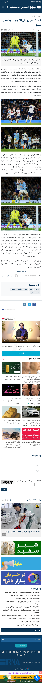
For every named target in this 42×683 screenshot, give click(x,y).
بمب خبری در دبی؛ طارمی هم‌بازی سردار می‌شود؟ (24, 595)
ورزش (24, 271)
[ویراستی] (10, 652)
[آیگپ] (21, 652)
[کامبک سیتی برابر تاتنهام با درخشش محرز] (21, 44)
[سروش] (13, 652)
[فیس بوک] (6, 652)
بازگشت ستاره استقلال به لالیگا (29, 621)
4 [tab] (3, 500)
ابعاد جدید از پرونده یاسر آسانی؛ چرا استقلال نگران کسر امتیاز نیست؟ (21, 611)
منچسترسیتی (35, 293)
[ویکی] (21, 655)
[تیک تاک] (3, 652)
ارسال (4, 489)
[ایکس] (35, 652)
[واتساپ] (17, 655)
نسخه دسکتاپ (21, 645)
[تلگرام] (38, 652)
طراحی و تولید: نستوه (20, 669)
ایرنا (23, 7)
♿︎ (37, 678)
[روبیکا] (31, 652)
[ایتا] (17, 652)
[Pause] (4, 340)
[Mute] (7, 340)
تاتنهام (13, 289)
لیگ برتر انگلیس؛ (36, 16)
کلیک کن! (21, 353)
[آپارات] (28, 652)
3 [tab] (5, 500)
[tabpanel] (21, 520)
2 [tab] (8, 500)
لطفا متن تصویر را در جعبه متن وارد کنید (28, 481)
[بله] (24, 652)
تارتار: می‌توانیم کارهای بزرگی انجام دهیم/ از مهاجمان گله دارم (20, 615)
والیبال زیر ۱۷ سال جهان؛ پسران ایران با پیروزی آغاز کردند (22, 592)
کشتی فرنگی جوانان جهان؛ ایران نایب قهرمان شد (24, 618)
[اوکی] (24, 655)
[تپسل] (3, 319)
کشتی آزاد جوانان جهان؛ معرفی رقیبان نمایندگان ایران (22, 607)
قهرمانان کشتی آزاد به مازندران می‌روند (27, 625)
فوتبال (19, 271)
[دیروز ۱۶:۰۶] (21, 516)
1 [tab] (10, 500)
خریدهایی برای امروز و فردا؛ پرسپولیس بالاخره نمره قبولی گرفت (21, 602)
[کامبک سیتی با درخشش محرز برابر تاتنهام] (21, 112)
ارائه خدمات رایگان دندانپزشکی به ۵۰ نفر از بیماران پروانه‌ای (22, 531)
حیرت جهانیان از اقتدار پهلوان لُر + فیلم (27, 598)
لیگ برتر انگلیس (22, 289)
